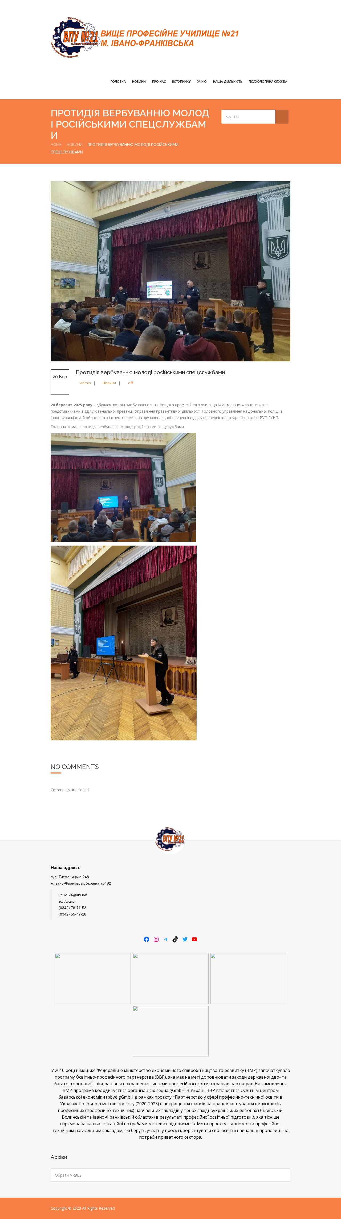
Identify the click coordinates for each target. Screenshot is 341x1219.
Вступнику (181, 81)
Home (56, 145)
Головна (118, 81)
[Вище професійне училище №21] (144, 37)
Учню (202, 81)
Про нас (159, 81)
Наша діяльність (227, 81)
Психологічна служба (268, 81)
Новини (139, 81)
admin (85, 382)
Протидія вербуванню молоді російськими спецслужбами (150, 372)
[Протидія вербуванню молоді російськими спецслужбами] (170, 359)
